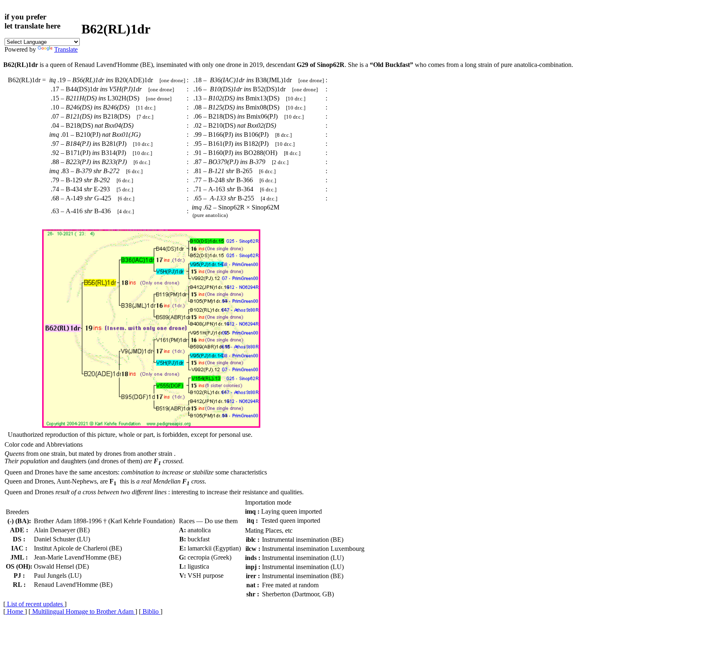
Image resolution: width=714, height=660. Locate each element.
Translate (66, 49)
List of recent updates (34, 604)
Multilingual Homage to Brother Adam (83, 611)
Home (15, 611)
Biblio (150, 611)
